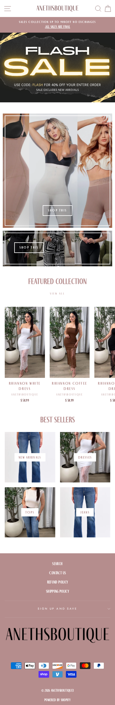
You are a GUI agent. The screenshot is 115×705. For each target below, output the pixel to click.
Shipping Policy (57, 591)
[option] (57, 25)
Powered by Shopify (57, 700)
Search (57, 564)
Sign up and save (57, 609)
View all (57, 293)
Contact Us (57, 573)
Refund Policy (57, 582)
